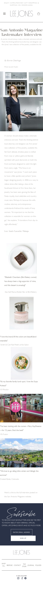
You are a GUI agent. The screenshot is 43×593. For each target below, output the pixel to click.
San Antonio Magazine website (19, 497)
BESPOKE (10, 565)
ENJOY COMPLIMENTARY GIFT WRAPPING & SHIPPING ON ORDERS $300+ (21, 4)
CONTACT (17, 565)
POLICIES (38, 565)
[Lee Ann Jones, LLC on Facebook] (22, 578)
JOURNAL (31, 565)
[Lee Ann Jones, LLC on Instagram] (18, 578)
